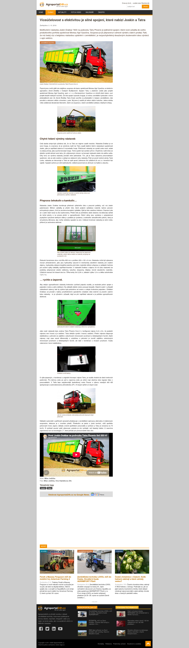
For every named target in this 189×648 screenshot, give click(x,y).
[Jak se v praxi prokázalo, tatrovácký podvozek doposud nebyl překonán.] (76, 413)
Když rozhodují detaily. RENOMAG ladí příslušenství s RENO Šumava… (138, 613)
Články (51, 12)
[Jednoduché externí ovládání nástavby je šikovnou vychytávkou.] (76, 325)
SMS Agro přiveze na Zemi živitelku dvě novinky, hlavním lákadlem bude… (99, 632)
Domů (41, 12)
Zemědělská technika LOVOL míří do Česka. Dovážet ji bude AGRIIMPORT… (100, 613)
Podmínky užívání (119, 644)
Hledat (145, 6)
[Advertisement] (76, 521)
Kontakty (101, 644)
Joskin (43, 488)
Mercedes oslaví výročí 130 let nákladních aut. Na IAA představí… (138, 622)
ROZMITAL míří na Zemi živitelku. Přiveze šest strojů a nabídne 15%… (99, 622)
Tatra (49, 488)
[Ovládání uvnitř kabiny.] (76, 371)
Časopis (101, 12)
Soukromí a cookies (134, 644)
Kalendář (90, 12)
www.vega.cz (60, 645)
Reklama (108, 644)
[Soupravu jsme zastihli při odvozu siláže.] (76, 131)
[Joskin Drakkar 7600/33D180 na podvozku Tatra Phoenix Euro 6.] (76, 82)
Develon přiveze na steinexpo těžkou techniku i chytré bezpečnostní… (138, 632)
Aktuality (62, 12)
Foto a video (76, 12)
